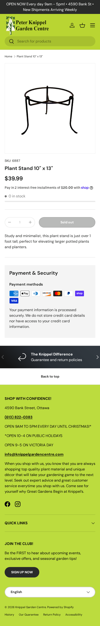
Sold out (67, 222)
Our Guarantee (29, 614)
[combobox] (50, 41)
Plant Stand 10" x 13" (30, 56)
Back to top (50, 376)
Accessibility (73, 614)
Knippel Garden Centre (30, 607)
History (9, 614)
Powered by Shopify (60, 607)
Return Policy (52, 614)
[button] (82, 25)
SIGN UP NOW (22, 572)
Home (8, 56)
